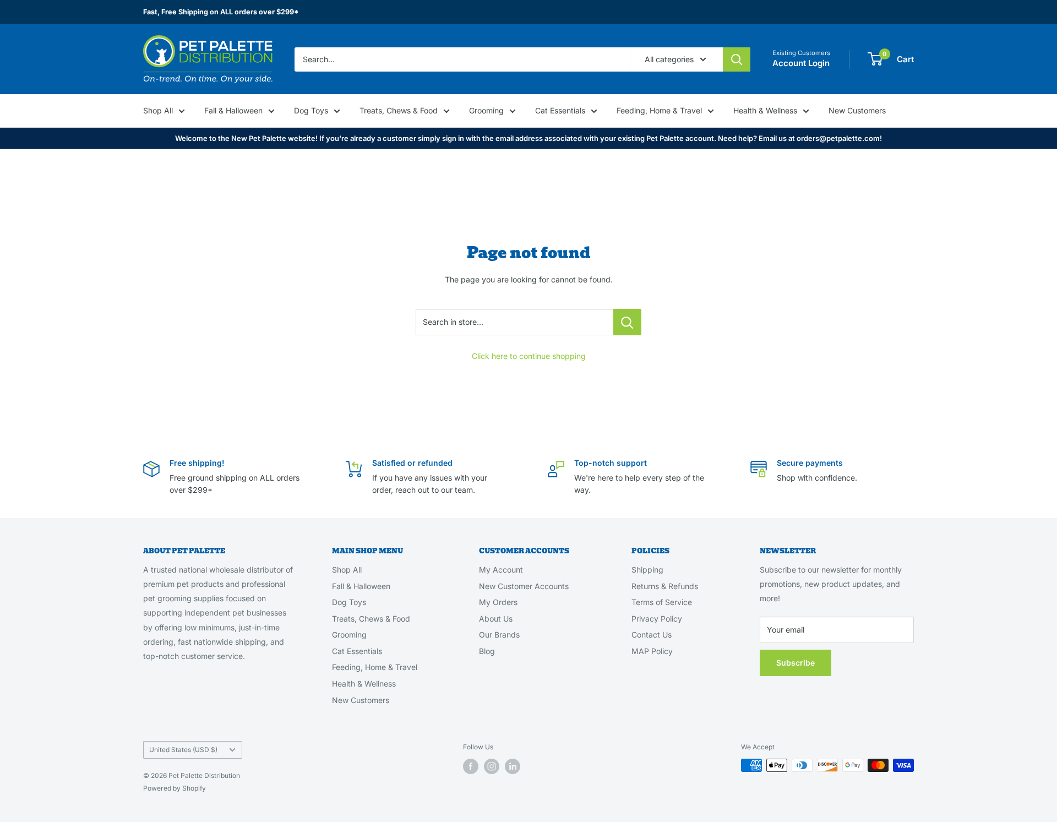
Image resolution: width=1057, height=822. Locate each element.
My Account (501, 569)
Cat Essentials (560, 110)
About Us (496, 618)
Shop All (158, 110)
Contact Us (651, 634)
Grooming (486, 110)
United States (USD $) (183, 749)
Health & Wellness (765, 110)
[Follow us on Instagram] (491, 766)
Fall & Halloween (233, 110)
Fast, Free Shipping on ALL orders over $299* (220, 12)
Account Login (801, 63)
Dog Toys (311, 110)
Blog (487, 651)
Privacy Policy (656, 618)
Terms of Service (661, 602)
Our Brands (499, 634)
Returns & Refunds (664, 586)
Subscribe (795, 662)
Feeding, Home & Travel (659, 110)
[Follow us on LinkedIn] (512, 766)
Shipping (647, 569)
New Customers (857, 110)
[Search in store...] (627, 322)
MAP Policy (652, 651)
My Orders (498, 602)
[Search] (736, 59)
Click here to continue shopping (529, 356)
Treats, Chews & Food (398, 110)
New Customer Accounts (524, 586)
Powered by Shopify (174, 788)
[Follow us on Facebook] (470, 766)
